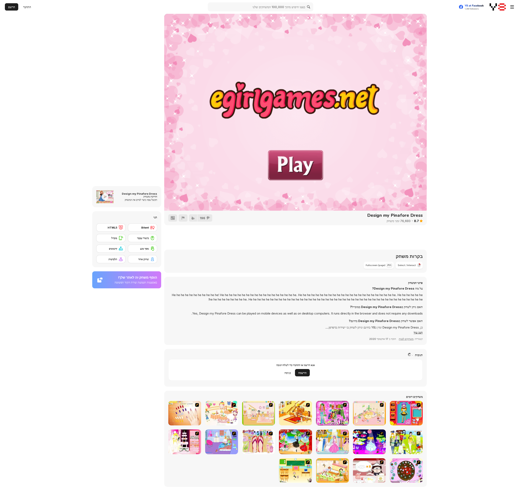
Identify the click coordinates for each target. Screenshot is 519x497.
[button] (418, 332)
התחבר (27, 7)
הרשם (11, 7)
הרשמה (302, 373)
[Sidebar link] (512, 7)
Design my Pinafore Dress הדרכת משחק (139, 195)
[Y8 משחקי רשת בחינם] (497, 7)
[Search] (308, 6)
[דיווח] (183, 218)
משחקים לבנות (406, 338)
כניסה (287, 373)
